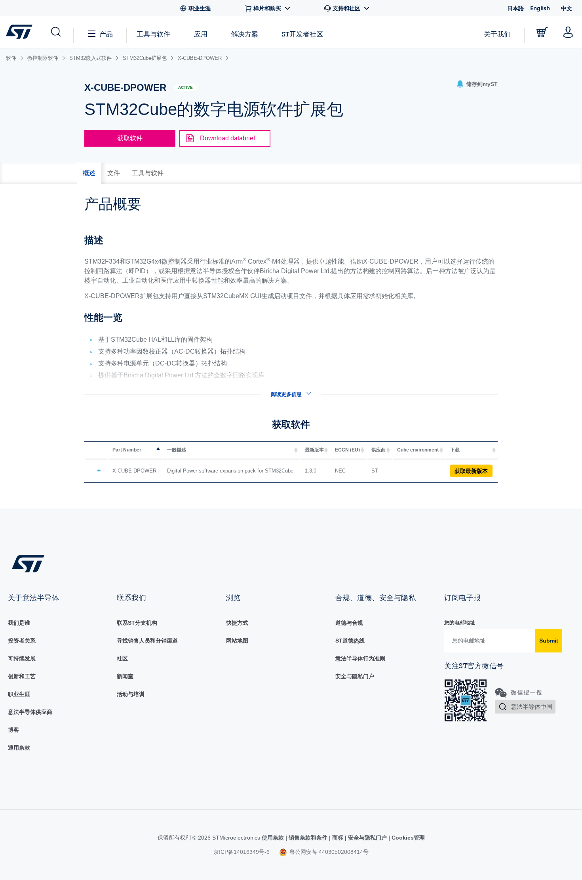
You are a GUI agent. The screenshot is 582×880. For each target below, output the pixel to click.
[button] (55, 32)
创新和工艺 (22, 676)
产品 (106, 34)
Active (185, 87)
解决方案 (244, 34)
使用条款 (273, 837)
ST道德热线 (350, 640)
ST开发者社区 (302, 34)
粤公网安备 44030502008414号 (328, 852)
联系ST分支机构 (137, 623)
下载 (455, 450)
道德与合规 (349, 623)
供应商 (378, 450)
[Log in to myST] (568, 32)
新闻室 (125, 676)
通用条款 (19, 747)
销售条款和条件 (308, 837)
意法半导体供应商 (30, 712)
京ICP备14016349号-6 (241, 852)
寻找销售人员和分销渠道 (147, 640)
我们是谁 (19, 623)
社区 (122, 658)
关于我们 (497, 34)
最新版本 (314, 450)
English (540, 8)
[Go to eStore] (542, 32)
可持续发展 (22, 658)
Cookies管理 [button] (407, 837)
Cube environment (418, 450)
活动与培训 (131, 694)
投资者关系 (22, 640)
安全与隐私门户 (354, 676)
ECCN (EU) (347, 450)
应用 (200, 34)
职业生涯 (19, 694)
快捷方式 (237, 623)
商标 (338, 837)
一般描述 (176, 450)
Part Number (126, 450)
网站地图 (237, 640)
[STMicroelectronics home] (21, 32)
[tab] (89, 173)
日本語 (515, 8)
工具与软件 (153, 34)
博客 (13, 730)
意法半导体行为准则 (360, 658)
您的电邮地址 (459, 623)
